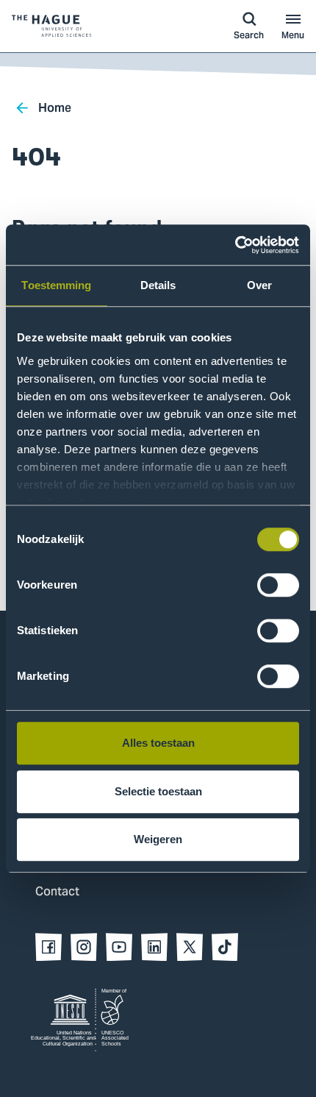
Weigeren (158, 839)
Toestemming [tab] (56, 285)
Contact (57, 892)
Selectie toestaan (158, 791)
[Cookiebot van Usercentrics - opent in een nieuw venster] (234, 245)
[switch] (278, 585)
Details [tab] (158, 285)
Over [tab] (259, 285)
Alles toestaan (158, 742)
